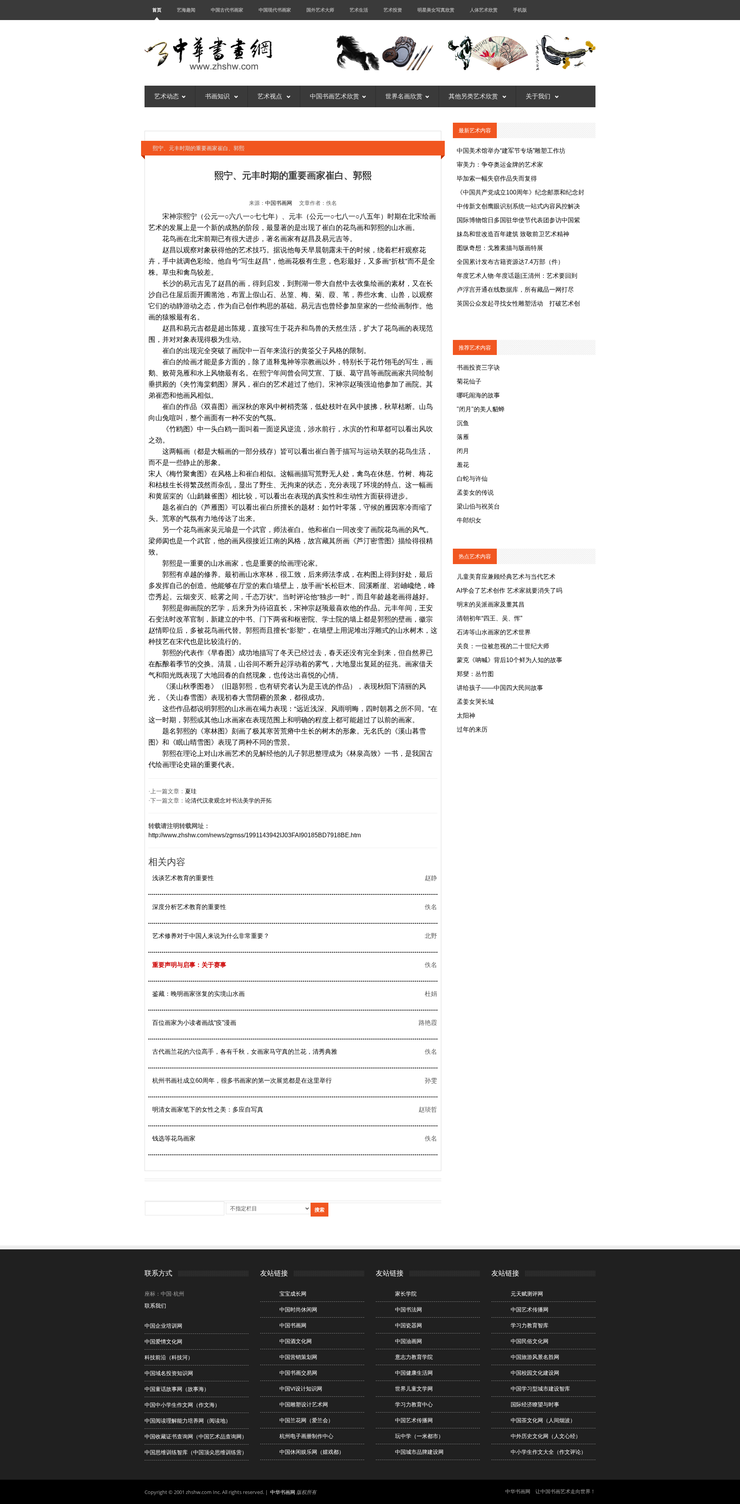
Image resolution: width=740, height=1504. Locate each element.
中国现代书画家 (275, 10)
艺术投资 (392, 10)
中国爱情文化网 (163, 1341)
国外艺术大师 (320, 10)
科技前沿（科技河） (169, 1357)
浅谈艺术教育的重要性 (183, 878)
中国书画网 (278, 203)
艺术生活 (359, 10)
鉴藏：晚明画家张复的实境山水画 (198, 993)
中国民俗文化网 (529, 1341)
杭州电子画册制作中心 (306, 1436)
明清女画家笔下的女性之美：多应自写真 (207, 1109)
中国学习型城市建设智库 (540, 1389)
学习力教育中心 (414, 1404)
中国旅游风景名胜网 (535, 1357)
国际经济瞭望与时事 (535, 1404)
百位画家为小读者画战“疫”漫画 (194, 1022)
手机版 (520, 10)
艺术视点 (270, 96)
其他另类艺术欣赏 (474, 96)
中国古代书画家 (227, 10)
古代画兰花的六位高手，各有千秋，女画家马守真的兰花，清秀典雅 (244, 1051)
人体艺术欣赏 (484, 10)
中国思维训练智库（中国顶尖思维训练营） (196, 1452)
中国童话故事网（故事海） (177, 1389)
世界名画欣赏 (403, 96)
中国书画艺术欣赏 (334, 96)
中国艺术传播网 (414, 1420)
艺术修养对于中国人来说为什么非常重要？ (210, 936)
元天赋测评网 (527, 1294)
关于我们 (539, 96)
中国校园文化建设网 (535, 1373)
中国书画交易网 (298, 1373)
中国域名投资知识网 (169, 1373)
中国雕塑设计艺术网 (303, 1404)
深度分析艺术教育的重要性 (189, 907)
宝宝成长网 (292, 1294)
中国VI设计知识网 (300, 1389)
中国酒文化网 (295, 1341)
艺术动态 (166, 96)
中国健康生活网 (414, 1373)
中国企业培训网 (163, 1326)
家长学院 (406, 1294)
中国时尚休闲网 (298, 1309)
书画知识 (218, 96)
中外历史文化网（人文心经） (546, 1436)
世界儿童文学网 (414, 1389)
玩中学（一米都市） (419, 1436)
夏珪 (191, 791)
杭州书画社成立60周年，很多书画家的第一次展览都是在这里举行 (242, 1080)
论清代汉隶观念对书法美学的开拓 (228, 801)
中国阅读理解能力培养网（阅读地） (188, 1421)
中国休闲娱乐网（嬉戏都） (311, 1452)
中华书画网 (282, 1492)
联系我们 (155, 1306)
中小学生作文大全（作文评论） (548, 1452)
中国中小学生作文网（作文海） (182, 1405)
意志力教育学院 (414, 1357)
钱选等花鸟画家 (173, 1138)
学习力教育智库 (529, 1325)
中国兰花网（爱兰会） (306, 1420)
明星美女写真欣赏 (435, 10)
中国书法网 (408, 1309)
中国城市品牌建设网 (419, 1452)
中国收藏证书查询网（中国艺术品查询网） (196, 1436)
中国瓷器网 (408, 1325)
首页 (156, 10)
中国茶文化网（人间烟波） (543, 1420)
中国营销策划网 (298, 1357)
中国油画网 (408, 1341)
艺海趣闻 (186, 10)
